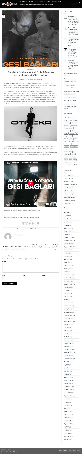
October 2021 (67, 392)
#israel (77, 141)
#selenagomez (67, 156)
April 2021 (67, 411)
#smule (66, 159)
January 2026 (67, 234)
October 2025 (67, 243)
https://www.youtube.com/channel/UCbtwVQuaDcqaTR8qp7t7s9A (21, 217)
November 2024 (68, 278)
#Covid (73, 130)
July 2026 (66, 215)
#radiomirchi (67, 154)
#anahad (75, 120)
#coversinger (67, 130)
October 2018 (67, 433)
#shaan (73, 156)
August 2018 (67, 439)
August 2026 (67, 212)
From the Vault (49, 4)
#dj (76, 133)
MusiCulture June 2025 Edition (70, 107)
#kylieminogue (67, 143)
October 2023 (67, 318)
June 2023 (66, 330)
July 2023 (66, 327)
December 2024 (68, 274)
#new (70, 151)
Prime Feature (56, 1)
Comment (5, 261)
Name (4, 275)
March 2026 (67, 228)
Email (24, 275)
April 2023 (67, 337)
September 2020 (68, 424)
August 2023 (67, 324)
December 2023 (68, 312)
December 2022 (68, 349)
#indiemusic (71, 141)
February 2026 (67, 231)
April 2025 (67, 262)
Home (23, 1)
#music (66, 151)
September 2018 (68, 436)
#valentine (70, 164)
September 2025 (68, 247)
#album (66, 120)
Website (44, 275)
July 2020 (66, 427)
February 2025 (67, 268)
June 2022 (66, 368)
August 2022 (67, 361)
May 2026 (66, 222)
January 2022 (67, 383)
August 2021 (67, 399)
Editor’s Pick (24, 4)
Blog (7, 449)
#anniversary (67, 123)
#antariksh (74, 123)
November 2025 (68, 240)
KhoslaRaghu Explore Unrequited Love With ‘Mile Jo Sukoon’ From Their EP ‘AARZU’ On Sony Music (74, 41)
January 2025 (67, 271)
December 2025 (68, 237)
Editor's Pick (30, 69)
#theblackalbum (68, 162)
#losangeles (75, 143)
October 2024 (67, 281)
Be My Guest (47, 1)
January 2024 (67, 309)
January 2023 (67, 346)
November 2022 (68, 352)
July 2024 (66, 290)
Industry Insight (40, 8)
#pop (74, 151)
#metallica (73, 149)
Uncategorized (67, 203)
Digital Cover (38, 1)
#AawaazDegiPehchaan (69, 117)
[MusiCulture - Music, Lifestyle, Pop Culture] (9, 4)
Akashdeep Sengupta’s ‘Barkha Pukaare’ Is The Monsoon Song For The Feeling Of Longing (73, 64)
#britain (66, 128)
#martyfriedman (73, 146)
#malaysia (66, 146)
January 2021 (67, 420)
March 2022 (67, 377)
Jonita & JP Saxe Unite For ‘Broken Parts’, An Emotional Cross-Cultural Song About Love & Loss (73, 31)
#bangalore (66, 125)
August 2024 (67, 287)
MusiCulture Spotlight (36, 4)
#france (75, 136)
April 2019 (67, 430)
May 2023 (66, 334)
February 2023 (67, 343)
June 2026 (66, 219)
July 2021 (66, 402)
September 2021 (68, 396)
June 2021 (66, 405)
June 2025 (66, 256)
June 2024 (66, 293)
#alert (70, 120)
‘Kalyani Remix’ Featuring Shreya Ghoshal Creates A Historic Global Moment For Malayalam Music (73, 53)
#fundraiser (66, 138)
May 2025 (66, 259)
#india (76, 138)
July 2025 (66, 253)
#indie (65, 141)
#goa (72, 138)
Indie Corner (50, 8)
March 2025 (67, 265)
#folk (71, 136)
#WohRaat (76, 164)
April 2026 (67, 225)
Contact (57, 8)
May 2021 (66, 408)
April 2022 (67, 374)
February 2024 (67, 306)
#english (66, 136)
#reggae (73, 154)
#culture (66, 133)
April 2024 (67, 299)
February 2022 (67, 380)
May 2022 (66, 371)
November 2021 (68, 389)
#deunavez (72, 133)
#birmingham (74, 125)
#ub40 (74, 162)
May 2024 (66, 296)
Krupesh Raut (13, 451)
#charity (71, 128)
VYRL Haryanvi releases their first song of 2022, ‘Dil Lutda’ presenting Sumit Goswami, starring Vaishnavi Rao (45, 247)
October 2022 (67, 355)
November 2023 (68, 315)
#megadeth (66, 149)
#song (70, 159)
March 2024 (67, 302)
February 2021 (67, 417)
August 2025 (67, 250)
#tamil (74, 159)
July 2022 (66, 365)
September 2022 (68, 358)
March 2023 (67, 340)
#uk (65, 164)
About (3, 449)
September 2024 (68, 284)
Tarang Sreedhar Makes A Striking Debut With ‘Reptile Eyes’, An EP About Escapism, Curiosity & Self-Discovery (74, 20)
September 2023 (68, 321)
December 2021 (68, 386)
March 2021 (67, 414)
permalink (42, 228)
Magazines (29, 1)
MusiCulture (38, 79)
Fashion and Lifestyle (27, 8)
